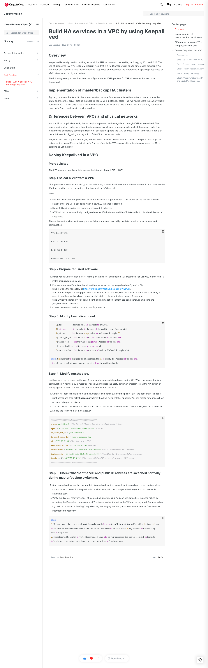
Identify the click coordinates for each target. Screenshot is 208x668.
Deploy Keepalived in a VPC (188, 50)
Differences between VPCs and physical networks (188, 44)
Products (32, 4)
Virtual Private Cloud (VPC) (19, 24)
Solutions (44, 4)
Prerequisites (182, 55)
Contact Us (109, 4)
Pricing (56, 4)
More (6, 98)
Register (199, 4)
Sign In (189, 4)
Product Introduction (14, 53)
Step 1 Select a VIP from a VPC (190, 60)
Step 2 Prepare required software (191, 64)
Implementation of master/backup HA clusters (188, 36)
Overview (179, 29)
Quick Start (9, 67)
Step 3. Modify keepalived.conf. (190, 69)
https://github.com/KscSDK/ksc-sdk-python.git (106, 289)
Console (178, 4)
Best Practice (10, 75)
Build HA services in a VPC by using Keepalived (19, 83)
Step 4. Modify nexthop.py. (188, 73)
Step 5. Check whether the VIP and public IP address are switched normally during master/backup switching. (190, 80)
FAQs (6, 91)
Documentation (71, 4)
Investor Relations (91, 4)
